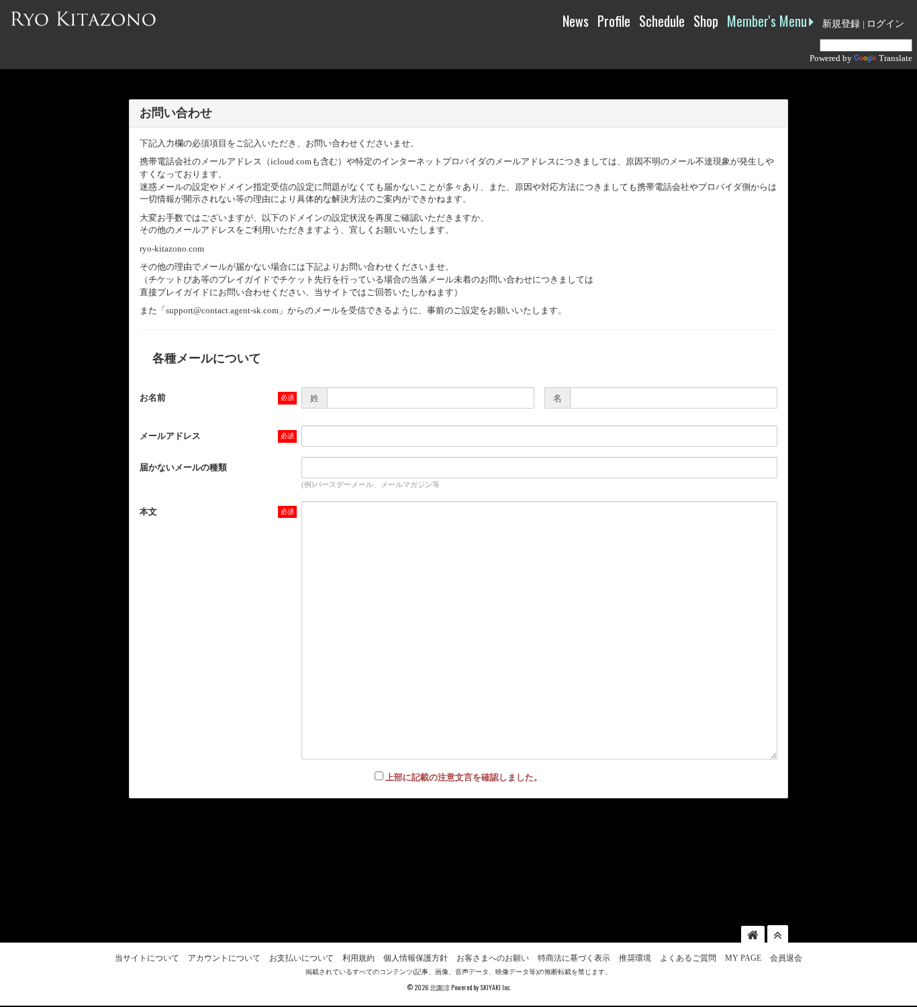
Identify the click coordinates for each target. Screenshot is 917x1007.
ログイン (885, 24)
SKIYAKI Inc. (495, 987)
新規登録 (841, 24)
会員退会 (786, 958)
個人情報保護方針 (415, 958)
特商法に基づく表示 (574, 958)
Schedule (662, 21)
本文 (148, 512)
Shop (705, 21)
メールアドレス (170, 436)
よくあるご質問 (688, 958)
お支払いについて (301, 958)
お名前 (153, 397)
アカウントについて (224, 958)
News (576, 21)
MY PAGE (743, 958)
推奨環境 (635, 958)
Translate (895, 58)
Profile (613, 21)
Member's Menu (767, 21)
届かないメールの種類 (183, 467)
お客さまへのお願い (492, 958)
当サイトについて (147, 958)
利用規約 (358, 958)
